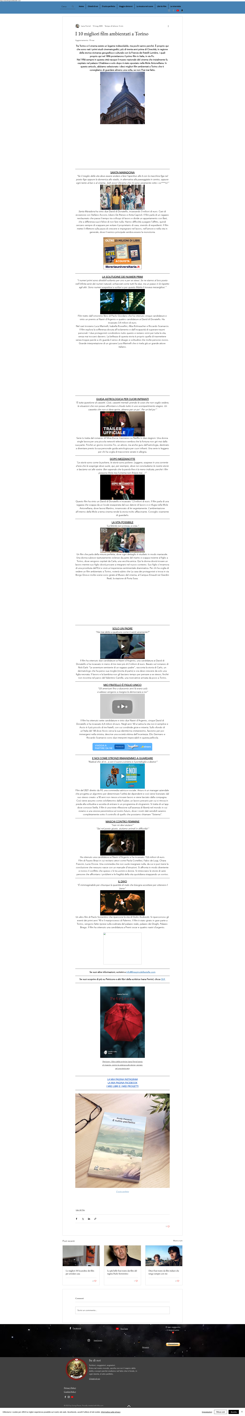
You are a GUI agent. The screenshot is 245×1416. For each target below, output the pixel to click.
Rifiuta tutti (220, 1412)
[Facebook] (173, 10)
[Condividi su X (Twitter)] (83, 1219)
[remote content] (122, 146)
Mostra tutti (177, 1240)
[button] (173, 1344)
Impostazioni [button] (207, 1412)
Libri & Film (80, 1210)
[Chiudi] (241, 1412)
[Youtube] (177, 10)
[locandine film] (81, 1255)
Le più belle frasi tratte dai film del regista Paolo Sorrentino (122, 1272)
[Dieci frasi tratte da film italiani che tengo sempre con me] (163, 1255)
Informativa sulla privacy (110, 1412)
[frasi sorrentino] (122, 1255)
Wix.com (100, 1405)
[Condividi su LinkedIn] (89, 1219)
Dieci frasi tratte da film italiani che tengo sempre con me (164, 1272)
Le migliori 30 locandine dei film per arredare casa (80, 1272)
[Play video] (122, 197)
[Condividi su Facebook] (76, 1219)
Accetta (234, 1412)
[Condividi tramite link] (95, 1219)
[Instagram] (169, 10)
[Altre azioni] (168, 26)
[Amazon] (182, 10)
